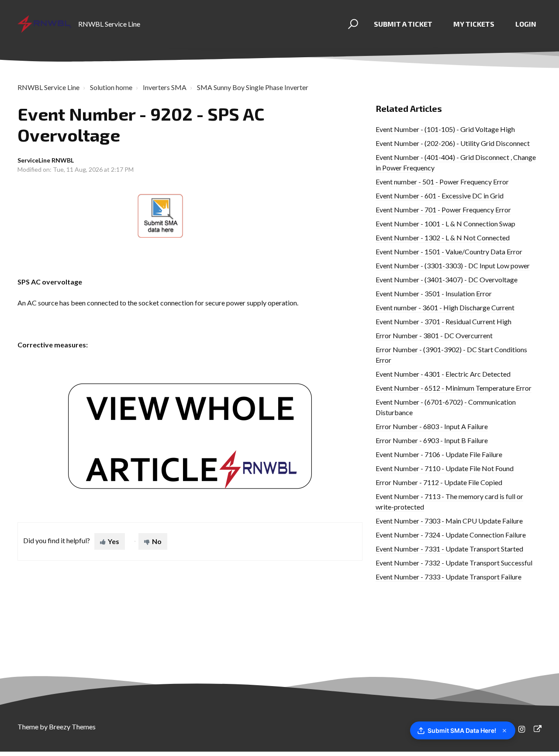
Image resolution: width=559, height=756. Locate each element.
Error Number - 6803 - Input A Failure (432, 426)
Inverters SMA (164, 87)
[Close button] (504, 731)
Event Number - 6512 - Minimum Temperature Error (453, 388)
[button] (351, 24)
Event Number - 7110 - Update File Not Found (445, 468)
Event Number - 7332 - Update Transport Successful (454, 562)
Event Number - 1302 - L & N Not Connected (443, 237)
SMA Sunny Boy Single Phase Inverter (252, 87)
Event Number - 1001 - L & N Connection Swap (445, 223)
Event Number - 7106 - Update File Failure (439, 454)
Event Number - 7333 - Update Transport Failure (448, 576)
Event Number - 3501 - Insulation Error (434, 293)
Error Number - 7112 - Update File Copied (439, 482)
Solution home (111, 87)
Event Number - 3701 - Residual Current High (443, 321)
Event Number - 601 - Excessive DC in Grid (440, 195)
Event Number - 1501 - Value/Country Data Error (449, 251)
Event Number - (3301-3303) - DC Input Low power (453, 265)
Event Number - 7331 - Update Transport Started (449, 548)
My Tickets (473, 24)
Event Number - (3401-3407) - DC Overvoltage (447, 279)
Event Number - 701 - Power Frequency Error (443, 209)
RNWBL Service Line (48, 87)
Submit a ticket (403, 24)
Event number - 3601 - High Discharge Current (445, 307)
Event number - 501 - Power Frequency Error (442, 181)
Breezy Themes (72, 726)
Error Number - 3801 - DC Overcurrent (434, 335)
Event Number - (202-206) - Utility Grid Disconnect (453, 143)
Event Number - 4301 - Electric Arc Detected (443, 374)
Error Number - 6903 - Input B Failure (432, 440)
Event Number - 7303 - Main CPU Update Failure (449, 521)
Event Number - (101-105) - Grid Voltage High (445, 129)
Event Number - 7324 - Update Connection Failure (451, 535)
